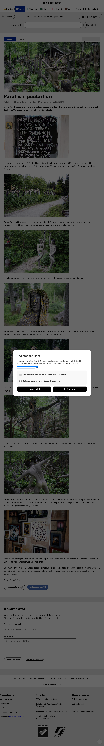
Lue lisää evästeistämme (26, 368)
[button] (82, 374)
